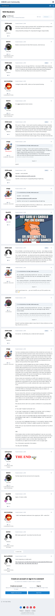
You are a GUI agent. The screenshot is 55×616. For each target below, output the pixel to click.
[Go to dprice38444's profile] (8, 561)
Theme (21, 610)
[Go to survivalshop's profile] (8, 86)
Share (39, 16)
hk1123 (8, 532)
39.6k (9, 54)
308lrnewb (11, 16)
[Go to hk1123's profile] (8, 537)
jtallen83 (8, 298)
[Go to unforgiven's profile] (8, 457)
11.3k (9, 93)
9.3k (9, 310)
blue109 (8, 212)
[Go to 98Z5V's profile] (8, 47)
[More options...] (51, 23)
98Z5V (8, 41)
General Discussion (19, 17)
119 (9, 35)
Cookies (34, 610)
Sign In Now (38, 592)
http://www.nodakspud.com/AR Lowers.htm (25, 176)
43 (9, 544)
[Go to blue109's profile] (8, 217)
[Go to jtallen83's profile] (8, 303)
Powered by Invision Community (27, 613)
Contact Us (27, 610)
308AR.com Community (10, 2)
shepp (8, 141)
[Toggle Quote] (17, 145)
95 (9, 568)
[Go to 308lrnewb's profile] (4, 16)
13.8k (9, 155)
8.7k (9, 224)
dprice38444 (8, 556)
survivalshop (8, 81)
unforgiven (8, 451)
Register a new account (16, 592)
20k (9, 464)
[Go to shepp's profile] (8, 146)
